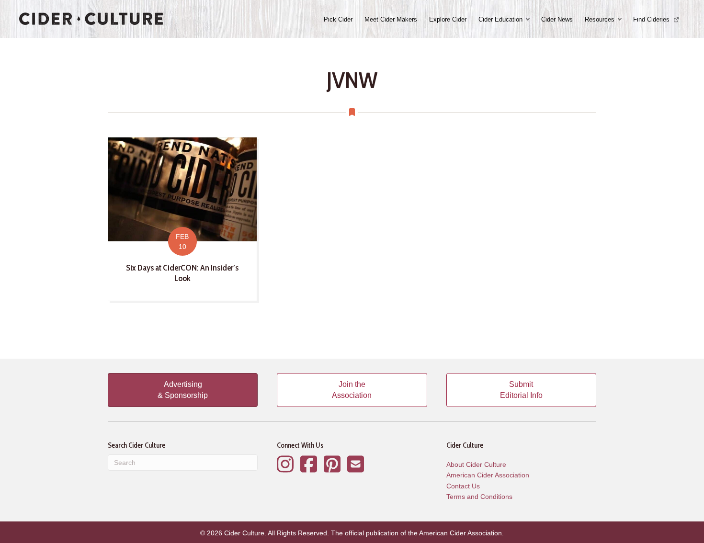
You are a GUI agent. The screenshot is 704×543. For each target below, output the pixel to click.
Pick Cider (338, 19)
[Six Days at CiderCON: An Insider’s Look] (182, 218)
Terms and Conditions (479, 496)
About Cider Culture (476, 464)
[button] (528, 19)
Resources (599, 19)
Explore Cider (447, 19)
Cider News (557, 19)
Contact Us (463, 486)
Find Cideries (652, 19)
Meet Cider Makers (390, 19)
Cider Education (500, 19)
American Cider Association (487, 475)
